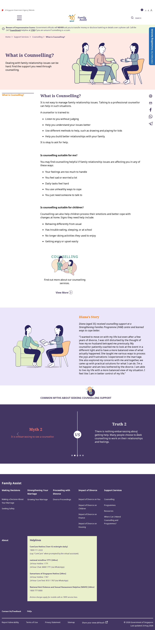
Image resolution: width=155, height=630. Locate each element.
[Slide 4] (80, 455)
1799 (33, 30)
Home (8, 37)
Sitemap (71, 622)
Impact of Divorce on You (89, 499)
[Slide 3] (77, 455)
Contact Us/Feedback (11, 611)
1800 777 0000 (36, 590)
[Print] (150, 96)
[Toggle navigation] (19, 18)
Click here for (151, 46)
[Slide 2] (75, 455)
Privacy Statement (52, 622)
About (5, 540)
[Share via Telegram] (150, 124)
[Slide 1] (72, 455)
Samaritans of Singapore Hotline (44, 573)
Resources (108, 511)
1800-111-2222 (36, 550)
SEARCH (138, 18)
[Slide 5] (83, 455)
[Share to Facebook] (150, 110)
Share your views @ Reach (93, 622)
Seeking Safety (8, 508)
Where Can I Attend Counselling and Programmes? (112, 520)
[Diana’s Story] (42, 346)
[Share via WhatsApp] (150, 117)
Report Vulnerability (10, 622)
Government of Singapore (142, 622)
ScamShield (15, 30)
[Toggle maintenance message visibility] (142, 10)
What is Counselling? (13, 94)
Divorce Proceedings (62, 499)
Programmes (110, 505)
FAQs (29, 611)
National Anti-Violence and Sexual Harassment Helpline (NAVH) (58, 587)
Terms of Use (32, 622)
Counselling (37, 37)
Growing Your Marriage (37, 499)
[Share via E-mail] (150, 103)
